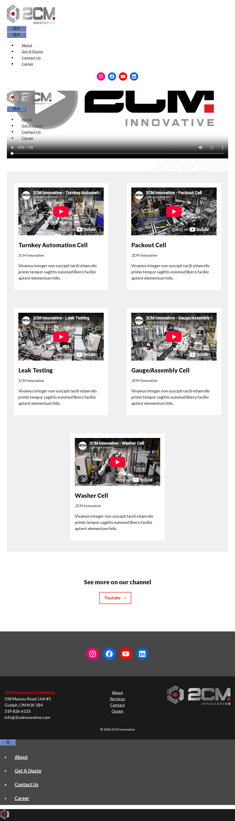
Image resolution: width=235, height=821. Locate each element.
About (27, 45)
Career (28, 64)
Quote (117, 711)
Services (117, 698)
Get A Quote (32, 51)
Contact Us (31, 57)
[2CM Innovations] (29, 103)
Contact (117, 704)
